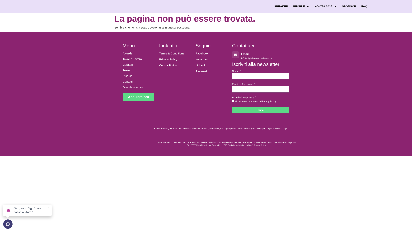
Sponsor (349, 6)
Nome (235, 71)
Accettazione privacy (243, 97)
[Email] (235, 54)
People (299, 6)
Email (245, 54)
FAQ (364, 6)
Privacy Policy (260, 145)
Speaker (281, 6)
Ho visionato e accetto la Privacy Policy (255, 101)
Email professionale (242, 84)
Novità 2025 (323, 6)
